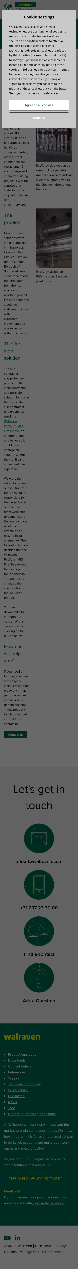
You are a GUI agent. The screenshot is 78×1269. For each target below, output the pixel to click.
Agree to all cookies (39, 105)
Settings (39, 118)
